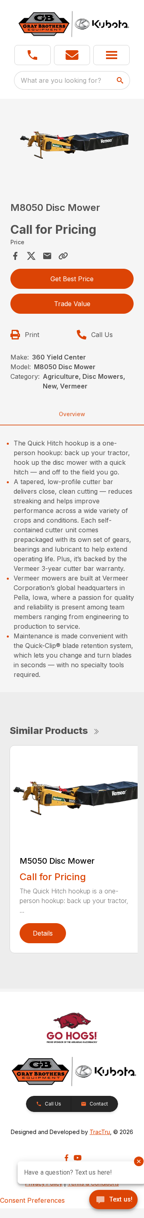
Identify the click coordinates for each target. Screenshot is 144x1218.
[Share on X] (31, 256)
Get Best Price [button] (72, 279)
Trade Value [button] (72, 304)
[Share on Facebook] (15, 256)
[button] (32, 55)
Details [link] (43, 933)
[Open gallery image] (72, 143)
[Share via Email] (47, 256)
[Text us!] (113, 1200)
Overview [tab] (72, 414)
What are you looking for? (61, 80)
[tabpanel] (72, 144)
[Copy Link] (63, 256)
